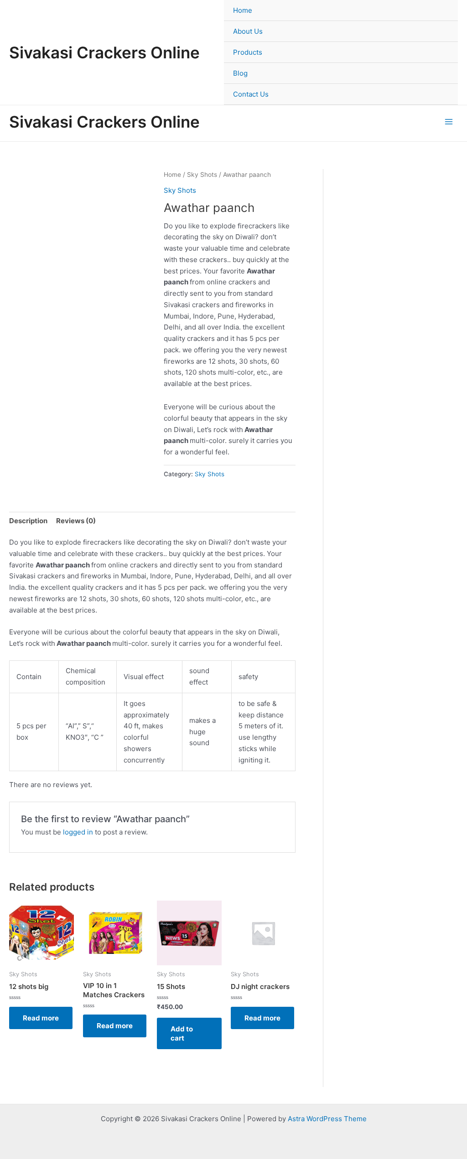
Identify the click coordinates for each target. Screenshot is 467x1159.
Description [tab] (28, 520)
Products (247, 52)
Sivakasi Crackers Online (104, 52)
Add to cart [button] (182, 1033)
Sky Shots (202, 174)
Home (242, 10)
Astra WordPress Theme (327, 1118)
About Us (248, 31)
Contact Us (251, 94)
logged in (78, 832)
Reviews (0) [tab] (76, 520)
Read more (41, 1018)
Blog (240, 73)
